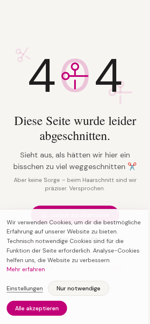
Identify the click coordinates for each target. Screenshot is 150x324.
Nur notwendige (78, 288)
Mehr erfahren (26, 269)
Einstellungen (25, 288)
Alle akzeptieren (37, 308)
